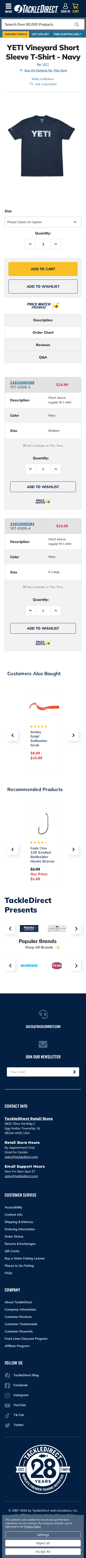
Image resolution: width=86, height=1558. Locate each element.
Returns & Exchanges (20, 1244)
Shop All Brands (39, 947)
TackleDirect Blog (26, 1375)
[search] (76, 24)
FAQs (8, 1273)
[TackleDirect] (36, 9)
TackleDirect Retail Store (29, 1119)
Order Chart (43, 332)
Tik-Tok (18, 1415)
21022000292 (22, 524)
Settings (43, 1535)
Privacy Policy (32, 1526)
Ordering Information (20, 1229)
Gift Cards (12, 1251)
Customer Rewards (19, 1331)
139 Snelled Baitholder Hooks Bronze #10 (42, 859)
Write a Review (43, 79)
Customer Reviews (18, 1317)
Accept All (43, 1551)
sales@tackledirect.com (21, 1157)
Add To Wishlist (43, 286)
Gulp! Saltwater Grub (38, 740)
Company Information (20, 1309)
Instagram (20, 1395)
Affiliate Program (17, 1346)
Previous (10, 928)
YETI (45, 64)
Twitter (18, 1425)
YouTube (19, 1405)
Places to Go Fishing (19, 1266)
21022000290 (22, 382)
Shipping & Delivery (19, 1222)
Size (8, 211)
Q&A (43, 357)
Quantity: (43, 233)
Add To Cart (43, 269)
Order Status (14, 1236)
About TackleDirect (18, 1302)
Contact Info (13, 1215)
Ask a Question (46, 84)
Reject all (43, 1543)
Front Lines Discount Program (26, 1339)
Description (43, 320)
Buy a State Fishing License (25, 1258)
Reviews (43, 345)
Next (76, 928)
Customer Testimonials (21, 1324)
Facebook (20, 1385)
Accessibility (13, 1207)
